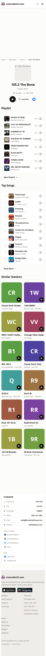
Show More (9, 268)
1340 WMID (29, 305)
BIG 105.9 (6, 364)
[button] (11, 292)
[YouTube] (40, 118)
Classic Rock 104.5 (32, 364)
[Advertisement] (23, 33)
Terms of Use (16, 644)
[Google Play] (24, 590)
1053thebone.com (35, 525)
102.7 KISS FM (29, 606)
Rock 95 (28, 393)
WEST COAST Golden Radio (12, 335)
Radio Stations (6, 599)
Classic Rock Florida (11, 305)
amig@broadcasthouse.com (31, 520)
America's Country (31, 610)
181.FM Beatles (9, 452)
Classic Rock (23, 89)
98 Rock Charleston (33, 452)
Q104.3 (5, 393)
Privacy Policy (5, 644)
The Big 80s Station (31, 614)
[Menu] (42, 4)
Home (3, 60)
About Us (4, 622)
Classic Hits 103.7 (30, 603)
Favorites (25, 99)
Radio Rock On (31, 422)
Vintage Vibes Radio (34, 335)
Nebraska (12, 60)
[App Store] (8, 590)
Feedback (4, 633)
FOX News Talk (29, 599)
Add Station (5, 626)
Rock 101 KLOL (9, 422)
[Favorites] (37, 4)
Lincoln (22, 60)
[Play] (12, 99)
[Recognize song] (34, 99)
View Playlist (9, 177)
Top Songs (5, 606)
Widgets (4, 629)
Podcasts (4, 603)
